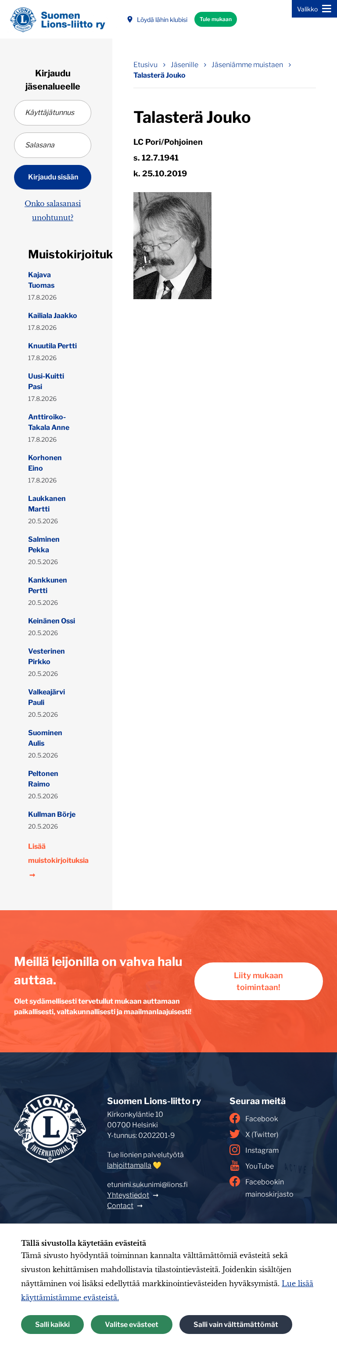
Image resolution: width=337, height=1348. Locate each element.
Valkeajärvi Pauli (46, 697)
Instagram (262, 1150)
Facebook (261, 1119)
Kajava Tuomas (41, 280)
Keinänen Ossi (51, 621)
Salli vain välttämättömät (236, 1324)
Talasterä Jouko (159, 75)
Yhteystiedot (128, 1195)
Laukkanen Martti (47, 503)
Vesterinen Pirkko (46, 656)
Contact (120, 1205)
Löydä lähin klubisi (162, 19)
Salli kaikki (52, 1324)
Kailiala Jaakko (52, 315)
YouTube (259, 1166)
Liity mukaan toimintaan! (258, 981)
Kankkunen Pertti (47, 585)
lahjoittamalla (129, 1165)
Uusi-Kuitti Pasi (46, 381)
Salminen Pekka (44, 544)
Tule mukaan (216, 19)
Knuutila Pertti (52, 346)
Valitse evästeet (131, 1324)
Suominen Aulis (45, 738)
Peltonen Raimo (43, 778)
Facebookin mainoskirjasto (269, 1188)
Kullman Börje (51, 814)
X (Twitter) (261, 1134)
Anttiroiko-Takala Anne (48, 422)
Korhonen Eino (45, 463)
